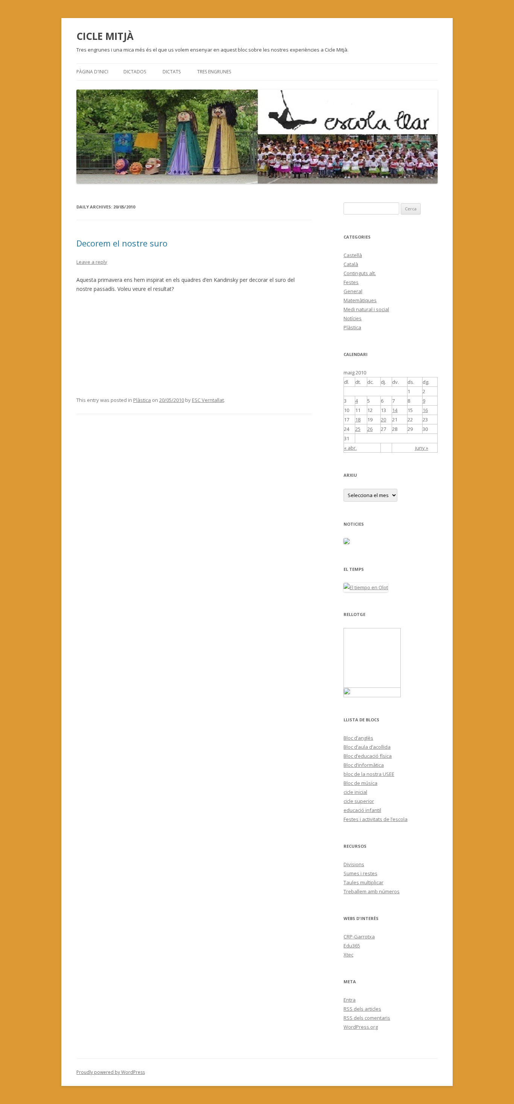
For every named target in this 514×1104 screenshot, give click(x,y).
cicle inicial (355, 792)
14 (394, 410)
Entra (350, 999)
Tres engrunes (214, 71)
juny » (421, 447)
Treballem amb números (372, 891)
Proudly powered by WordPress (110, 1072)
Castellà (353, 255)
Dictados (134, 71)
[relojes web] (372, 683)
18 (357, 419)
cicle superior (359, 801)
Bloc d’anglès (358, 737)
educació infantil (362, 810)
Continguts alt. (360, 273)
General (353, 291)
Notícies (353, 318)
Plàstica (142, 400)
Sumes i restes (360, 873)
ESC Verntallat (208, 400)
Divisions (354, 864)
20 (383, 419)
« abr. (350, 447)
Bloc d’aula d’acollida (367, 747)
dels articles (362, 1008)
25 (357, 429)
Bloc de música (360, 783)
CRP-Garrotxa (359, 936)
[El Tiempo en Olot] (366, 587)
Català (351, 264)
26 (370, 429)
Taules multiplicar (363, 882)
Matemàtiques (360, 300)
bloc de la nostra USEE (369, 774)
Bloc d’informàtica (364, 765)
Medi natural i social (366, 309)
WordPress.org (361, 1026)
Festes (351, 282)
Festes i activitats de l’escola (376, 819)
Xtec (348, 954)
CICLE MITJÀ (105, 36)
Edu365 (352, 945)
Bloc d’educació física (368, 756)
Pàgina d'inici (92, 71)
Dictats (172, 71)
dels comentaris (367, 1017)
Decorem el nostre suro (121, 243)
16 (425, 410)
